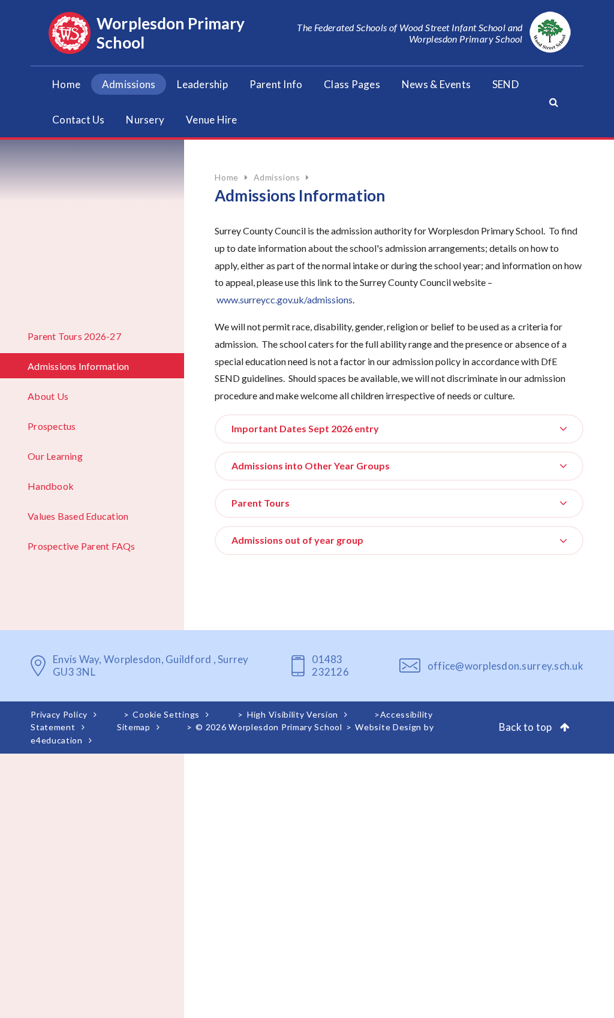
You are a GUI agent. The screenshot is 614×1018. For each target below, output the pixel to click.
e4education (57, 740)
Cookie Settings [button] (166, 714)
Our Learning (55, 456)
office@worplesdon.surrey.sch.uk (505, 665)
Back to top (526, 727)
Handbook (51, 486)
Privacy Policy (59, 714)
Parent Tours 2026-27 (74, 336)
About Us (48, 396)
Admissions (277, 177)
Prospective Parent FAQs (82, 546)
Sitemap (134, 727)
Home (226, 177)
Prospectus (52, 426)
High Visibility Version (292, 714)
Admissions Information (78, 366)
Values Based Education (78, 516)
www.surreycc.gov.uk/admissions (284, 299)
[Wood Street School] (550, 33)
